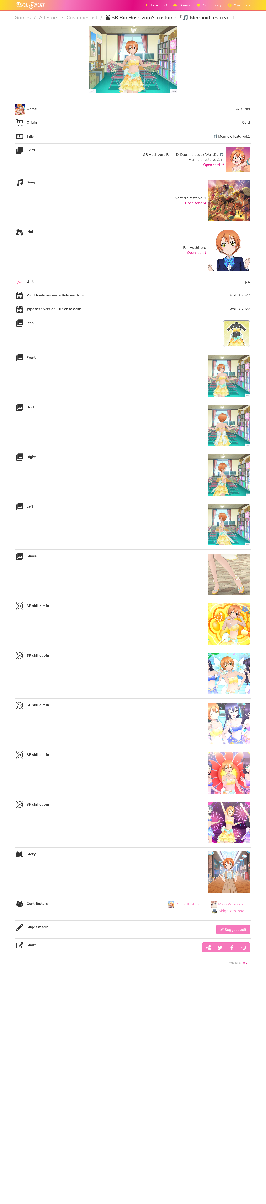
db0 (244, 962)
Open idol (195, 252)
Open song (194, 203)
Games (23, 17)
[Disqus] (133, 1033)
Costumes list (82, 17)
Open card (212, 164)
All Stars (49, 17)
